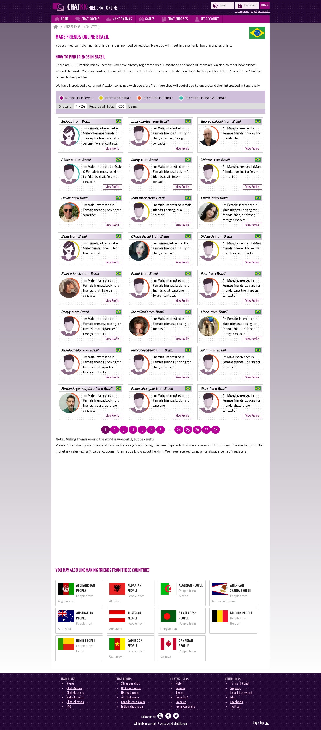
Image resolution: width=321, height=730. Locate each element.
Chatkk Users (75, 693)
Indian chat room (132, 706)
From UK (181, 702)
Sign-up (235, 688)
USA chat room (131, 688)
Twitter (235, 706)
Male (179, 683)
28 (215, 430)
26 (197, 430)
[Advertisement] (161, 510)
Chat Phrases (75, 702)
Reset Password (241, 693)
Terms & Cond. (240, 683)
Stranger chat (130, 683)
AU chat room (130, 697)
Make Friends (72, 27)
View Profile (112, 148)
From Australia (185, 706)
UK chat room (130, 693)
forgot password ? (260, 11)
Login (265, 5)
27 (206, 430)
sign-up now (242, 11)
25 (188, 430)
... (169, 430)
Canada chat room (133, 702)
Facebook (236, 702)
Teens (180, 693)
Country (91, 27)
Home (70, 683)
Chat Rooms (74, 688)
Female (180, 688)
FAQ (69, 706)
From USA (182, 697)
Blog (233, 697)
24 (179, 430)
